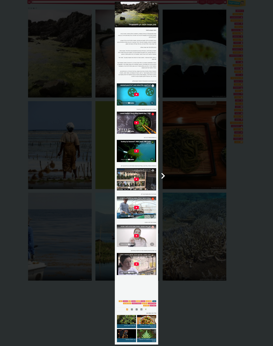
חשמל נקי (146, 305)
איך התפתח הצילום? (130, 339)
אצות (154, 301)
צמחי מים (148, 301)
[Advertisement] (176, 23)
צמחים (142, 301)
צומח (138, 301)
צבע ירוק (145, 303)
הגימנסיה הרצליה (136, 303)
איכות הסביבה (127, 303)
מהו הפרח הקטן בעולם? (129, 325)
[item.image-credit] (116, 25)
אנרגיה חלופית (152, 303)
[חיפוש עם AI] (156, 4)
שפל (120, 301)
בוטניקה (125, 301)
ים (129, 301)
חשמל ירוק (152, 305)
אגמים (133, 301)
